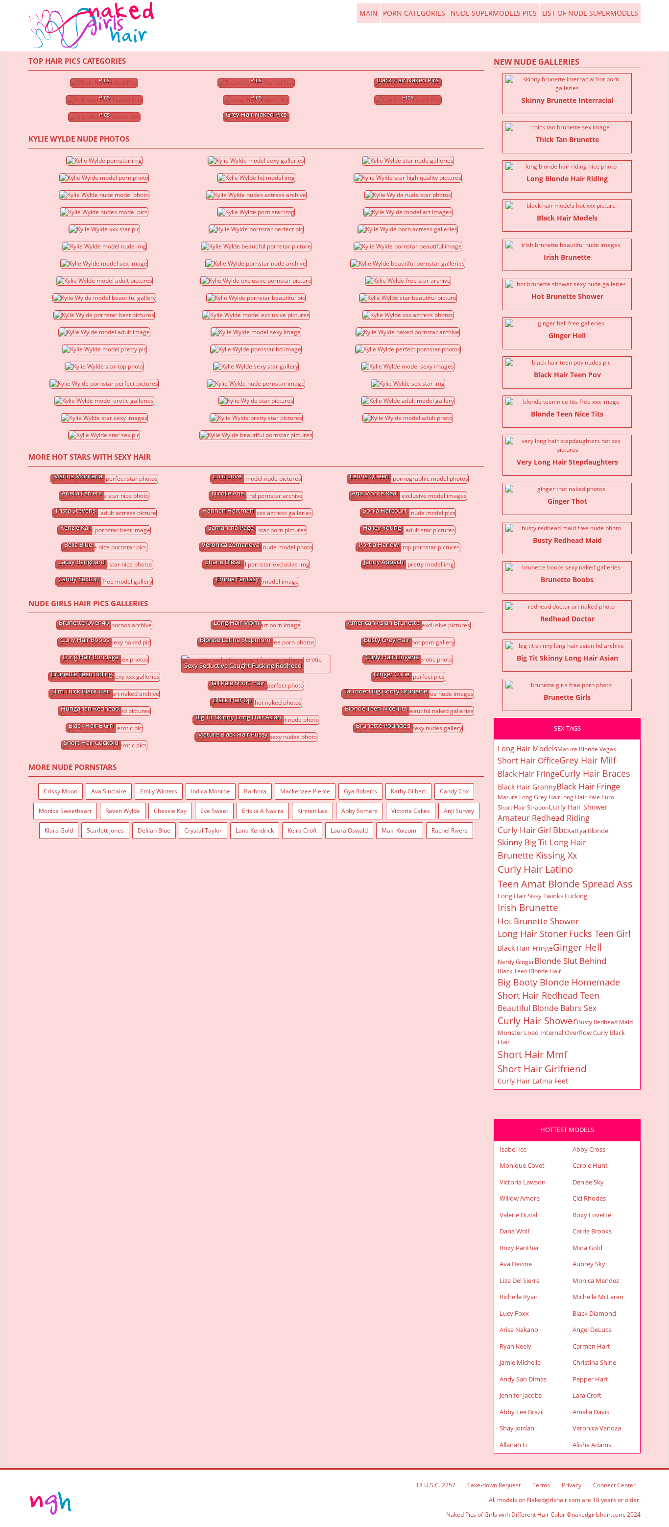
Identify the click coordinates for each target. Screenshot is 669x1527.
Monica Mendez (596, 1280)
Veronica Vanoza (597, 1428)
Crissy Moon (60, 791)
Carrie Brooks (592, 1231)
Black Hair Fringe (528, 773)
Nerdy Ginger (516, 962)
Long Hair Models (527, 748)
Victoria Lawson (523, 1182)
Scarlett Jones (105, 830)
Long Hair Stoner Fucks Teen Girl (564, 933)
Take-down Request (494, 1485)
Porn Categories (414, 13)
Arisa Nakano (519, 1329)
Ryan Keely (515, 1346)
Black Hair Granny (527, 786)
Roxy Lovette (592, 1214)
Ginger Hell (577, 947)
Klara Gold (59, 830)
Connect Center (614, 1485)
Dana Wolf (514, 1231)
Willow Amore (520, 1198)
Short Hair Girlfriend (542, 1068)
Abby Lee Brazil (522, 1411)
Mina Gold (587, 1247)
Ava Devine (516, 1263)
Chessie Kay (170, 811)
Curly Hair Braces (594, 773)
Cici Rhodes (589, 1198)
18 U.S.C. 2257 (435, 1485)
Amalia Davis (591, 1411)
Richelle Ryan (519, 1296)
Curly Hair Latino (535, 869)
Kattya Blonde (587, 830)
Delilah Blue (154, 830)
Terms (541, 1485)
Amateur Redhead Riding (544, 818)
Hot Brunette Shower (538, 921)
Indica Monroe (210, 791)
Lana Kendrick (255, 830)
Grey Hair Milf (587, 760)
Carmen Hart (591, 1346)
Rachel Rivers (449, 830)
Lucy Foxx (514, 1313)
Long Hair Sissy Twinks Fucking (542, 895)
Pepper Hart (590, 1379)
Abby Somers (359, 811)
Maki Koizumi (400, 830)
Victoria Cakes (410, 811)
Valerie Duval (518, 1214)
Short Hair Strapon (523, 807)
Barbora (255, 791)
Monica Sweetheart (65, 811)
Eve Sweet (214, 811)
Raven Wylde (122, 811)
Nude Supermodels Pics (494, 13)
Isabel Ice (513, 1149)
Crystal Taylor (203, 830)
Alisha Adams (592, 1444)
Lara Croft (587, 1395)
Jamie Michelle (520, 1362)
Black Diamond (594, 1313)
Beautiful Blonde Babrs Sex (547, 1008)
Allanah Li (513, 1444)
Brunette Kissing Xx (537, 855)
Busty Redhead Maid (605, 1022)
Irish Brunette (528, 907)
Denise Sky (588, 1182)
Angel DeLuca (592, 1329)
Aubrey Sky (589, 1263)
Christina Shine (594, 1362)
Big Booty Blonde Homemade (559, 982)
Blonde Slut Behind (570, 960)
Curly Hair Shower (578, 807)
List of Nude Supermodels (590, 13)
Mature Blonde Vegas (586, 749)
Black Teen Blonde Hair (529, 971)
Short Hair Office (528, 760)
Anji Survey (459, 811)
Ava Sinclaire (108, 791)
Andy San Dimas (523, 1379)
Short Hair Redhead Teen (548, 995)
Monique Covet (522, 1165)
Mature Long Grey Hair (529, 797)
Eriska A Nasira (263, 811)
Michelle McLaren (598, 1296)
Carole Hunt (590, 1165)
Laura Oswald (349, 830)
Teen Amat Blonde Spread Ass (565, 883)
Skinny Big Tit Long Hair (542, 842)
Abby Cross (589, 1149)
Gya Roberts (360, 791)
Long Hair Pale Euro (587, 797)
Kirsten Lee (312, 811)
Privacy (571, 1485)
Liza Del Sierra (520, 1280)
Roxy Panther (519, 1247)
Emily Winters (158, 791)
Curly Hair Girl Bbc (532, 830)
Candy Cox (454, 791)
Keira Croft (302, 830)
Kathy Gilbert (408, 791)
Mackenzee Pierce (305, 791)
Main (92, 25)
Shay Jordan (517, 1428)
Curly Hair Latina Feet (533, 1080)
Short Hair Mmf (533, 1054)
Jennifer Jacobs (521, 1395)
